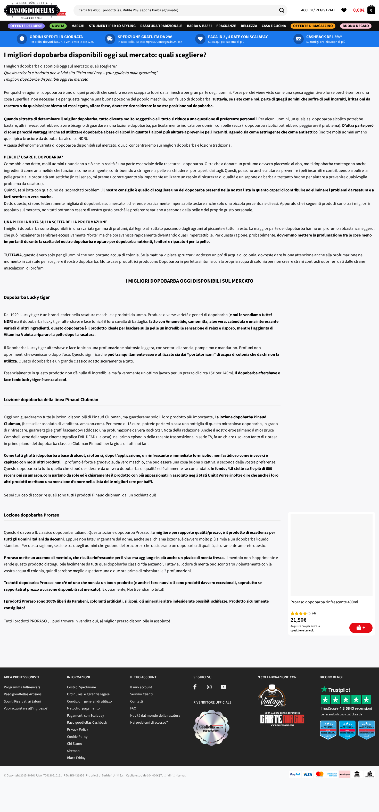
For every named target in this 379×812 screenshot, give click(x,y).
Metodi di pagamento (83, 708)
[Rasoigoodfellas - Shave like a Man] (35, 10)
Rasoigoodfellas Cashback (87, 722)
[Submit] (283, 10)
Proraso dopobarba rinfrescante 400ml (324, 602)
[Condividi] (20, 789)
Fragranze (226, 26)
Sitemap (73, 751)
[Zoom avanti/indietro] (50, 789)
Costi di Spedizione (81, 687)
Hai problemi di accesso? (149, 722)
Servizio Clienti (141, 694)
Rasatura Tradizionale (161, 26)
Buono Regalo (356, 26)
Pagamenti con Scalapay (85, 715)
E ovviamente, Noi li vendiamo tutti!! (133, 589)
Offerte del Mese (26, 26)
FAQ (133, 708)
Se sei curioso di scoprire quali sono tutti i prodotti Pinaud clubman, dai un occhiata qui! (80, 495)
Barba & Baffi (199, 26)
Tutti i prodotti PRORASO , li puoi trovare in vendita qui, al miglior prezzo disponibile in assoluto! (87, 621)
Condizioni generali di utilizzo (89, 701)
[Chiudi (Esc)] (5, 789)
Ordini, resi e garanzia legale (88, 694)
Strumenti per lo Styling (112, 26)
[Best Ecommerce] (347, 732)
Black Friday (76, 757)
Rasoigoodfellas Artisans (23, 694)
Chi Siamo (74, 743)
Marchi (77, 26)
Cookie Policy (77, 736)
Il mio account (141, 687)
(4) (314, 613)
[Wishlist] (344, 10)
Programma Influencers (22, 687)
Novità (58, 26)
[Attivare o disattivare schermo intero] (35, 789)
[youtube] (224, 687)
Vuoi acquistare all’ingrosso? (25, 708)
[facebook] (195, 687)
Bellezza (249, 26)
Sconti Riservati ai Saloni (22, 701)
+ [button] (363, 627)
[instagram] (209, 687)
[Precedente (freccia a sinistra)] (5, 803)
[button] (364, 10)
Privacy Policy (77, 729)
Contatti (136, 701)
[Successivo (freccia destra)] (20, 803)
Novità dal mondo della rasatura (155, 715)
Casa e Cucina (274, 26)
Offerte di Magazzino (313, 26)
